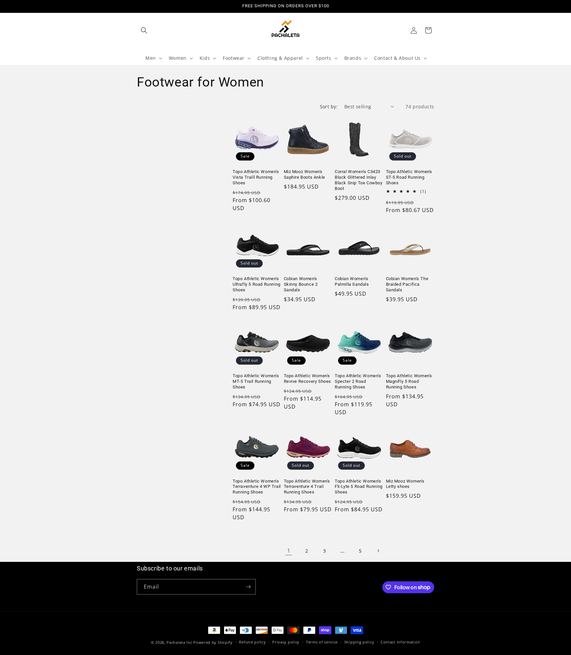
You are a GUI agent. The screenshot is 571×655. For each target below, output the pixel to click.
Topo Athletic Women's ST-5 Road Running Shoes (409, 177)
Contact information (400, 641)
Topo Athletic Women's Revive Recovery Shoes (307, 378)
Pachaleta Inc (179, 642)
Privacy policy (285, 641)
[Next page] (378, 550)
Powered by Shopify (213, 642)
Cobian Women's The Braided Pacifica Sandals (407, 284)
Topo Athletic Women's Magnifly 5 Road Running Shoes (409, 381)
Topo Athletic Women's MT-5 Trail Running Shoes (256, 381)
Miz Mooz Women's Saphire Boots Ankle (304, 174)
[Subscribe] (248, 587)
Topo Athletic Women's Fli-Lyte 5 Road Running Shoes (359, 487)
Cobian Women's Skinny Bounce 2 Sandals (301, 284)
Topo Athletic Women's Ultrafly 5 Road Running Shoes (257, 284)
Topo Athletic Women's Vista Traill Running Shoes (256, 177)
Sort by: (329, 106)
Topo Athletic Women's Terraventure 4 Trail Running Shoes (307, 487)
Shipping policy (359, 641)
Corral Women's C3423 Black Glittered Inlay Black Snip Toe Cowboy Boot (359, 180)
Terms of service (322, 641)
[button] (144, 30)
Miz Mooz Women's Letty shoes (405, 484)
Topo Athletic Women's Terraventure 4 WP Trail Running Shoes (257, 487)
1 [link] (288, 550)
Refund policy (252, 641)
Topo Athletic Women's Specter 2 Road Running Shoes (358, 381)
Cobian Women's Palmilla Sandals (352, 281)
